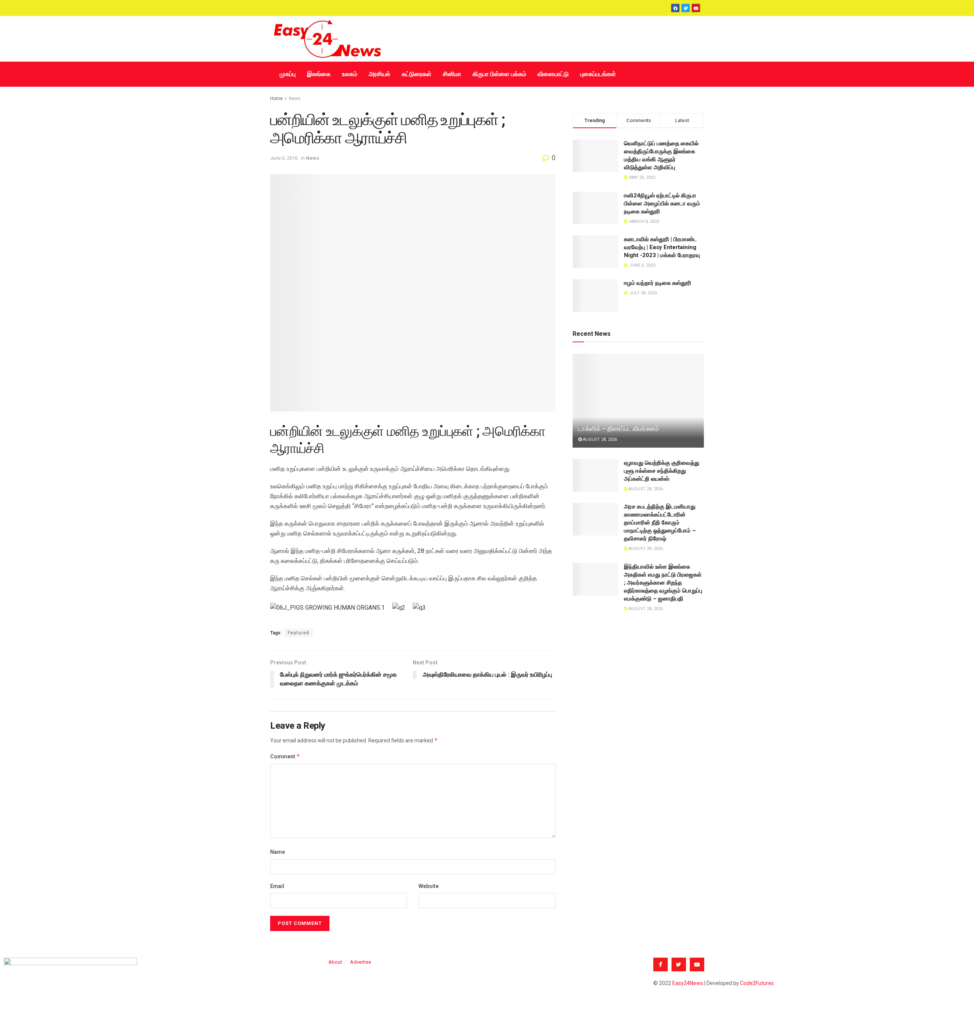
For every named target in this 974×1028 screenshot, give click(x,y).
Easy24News (687, 983)
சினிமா (452, 74)
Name (277, 852)
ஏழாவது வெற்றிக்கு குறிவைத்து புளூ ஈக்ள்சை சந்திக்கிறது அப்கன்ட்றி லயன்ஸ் (661, 470)
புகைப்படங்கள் (598, 74)
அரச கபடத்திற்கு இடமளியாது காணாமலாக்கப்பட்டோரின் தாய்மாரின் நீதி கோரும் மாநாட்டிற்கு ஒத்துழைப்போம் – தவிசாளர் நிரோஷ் (660, 522)
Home (276, 98)
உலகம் (349, 74)
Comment (285, 756)
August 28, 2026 (599, 439)
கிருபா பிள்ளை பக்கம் (499, 74)
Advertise (360, 962)
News (295, 98)
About (335, 962)
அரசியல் (379, 74)
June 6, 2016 (284, 158)
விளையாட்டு (553, 74)
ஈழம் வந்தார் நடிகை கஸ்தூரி (657, 283)
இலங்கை (319, 74)
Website (429, 886)
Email (277, 886)
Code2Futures (757, 983)
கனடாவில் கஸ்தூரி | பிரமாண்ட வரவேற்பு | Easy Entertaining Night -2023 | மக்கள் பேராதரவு (662, 247)
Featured (298, 633)
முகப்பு (288, 74)
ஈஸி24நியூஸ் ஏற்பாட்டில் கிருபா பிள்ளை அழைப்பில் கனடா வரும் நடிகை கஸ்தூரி (662, 203)
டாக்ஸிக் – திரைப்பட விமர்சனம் (618, 428)
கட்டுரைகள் (416, 74)
